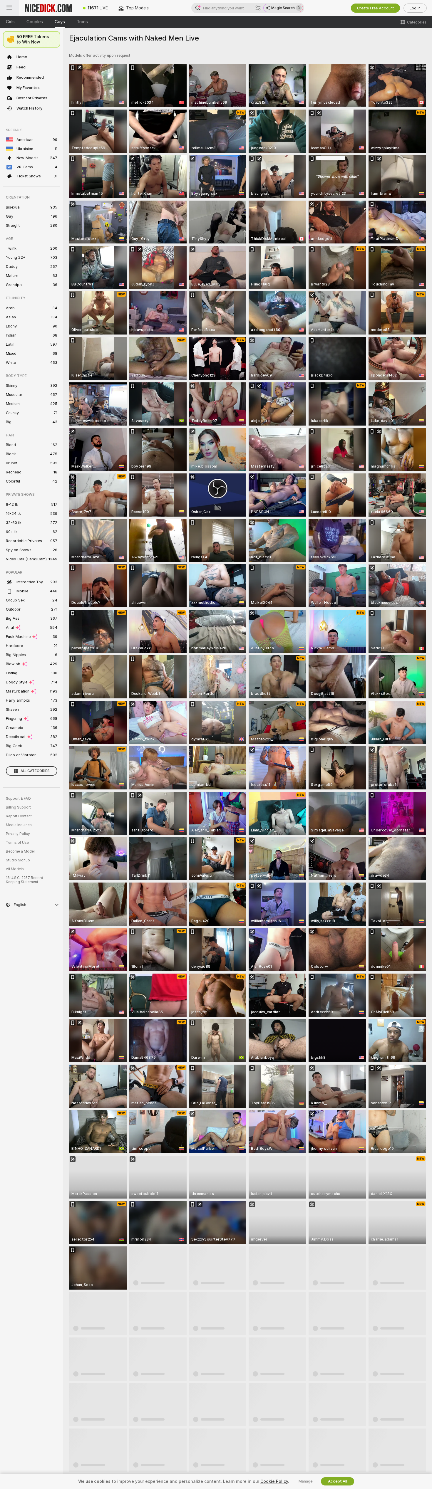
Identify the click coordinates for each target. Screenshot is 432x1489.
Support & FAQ (18, 798)
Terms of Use (17, 843)
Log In (415, 8)
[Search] (258, 8)
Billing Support (18, 807)
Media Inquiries (19, 825)
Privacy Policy (18, 834)
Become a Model (20, 851)
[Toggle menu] (9, 8)
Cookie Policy (274, 1481)
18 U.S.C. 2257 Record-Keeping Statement (25, 880)
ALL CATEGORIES (35, 771)
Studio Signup (18, 860)
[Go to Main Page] (48, 8)
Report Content (19, 816)
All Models (15, 869)
